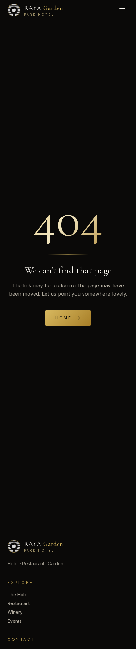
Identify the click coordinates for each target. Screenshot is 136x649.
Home (63, 317)
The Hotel (18, 594)
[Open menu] (122, 10)
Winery (15, 612)
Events (15, 621)
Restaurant (19, 603)
